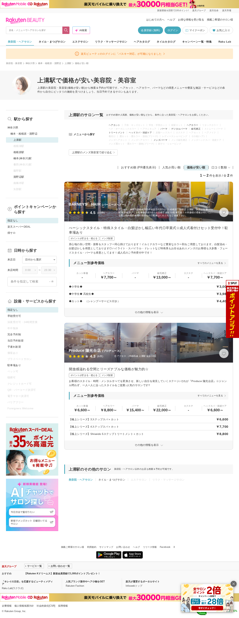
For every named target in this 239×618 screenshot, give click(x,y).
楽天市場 (226, 10)
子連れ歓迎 (14, 346)
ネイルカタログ (166, 41)
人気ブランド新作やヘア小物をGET (85, 581)
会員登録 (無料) (150, 30)
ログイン (172, 30)
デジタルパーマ (179, 129)
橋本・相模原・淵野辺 (49, 63)
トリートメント (117, 132)
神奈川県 (30, 63)
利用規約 (91, 547)
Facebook (165, 547)
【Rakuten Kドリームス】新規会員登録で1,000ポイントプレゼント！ (62, 573)
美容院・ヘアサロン (20, 41)
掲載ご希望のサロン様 (220, 19)
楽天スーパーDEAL (19, 226)
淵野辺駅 (18, 176)
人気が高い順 (171, 167)
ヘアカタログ (142, 41)
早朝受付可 (14, 315)
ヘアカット (114, 125)
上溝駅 (68, 63)
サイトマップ (106, 547)
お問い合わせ (123, 547)
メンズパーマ (160, 140)
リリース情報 (150, 547)
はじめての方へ (155, 19)
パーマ (163, 129)
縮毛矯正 (195, 129)
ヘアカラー (192, 125)
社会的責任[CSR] (46, 605)
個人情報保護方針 (24, 605)
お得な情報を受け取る (191, 19)
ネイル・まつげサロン (52, 41)
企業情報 (7, 605)
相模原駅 (18, 152)
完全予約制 (14, 334)
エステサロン (80, 41)
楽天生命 (213, 10)
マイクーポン (197, 30)
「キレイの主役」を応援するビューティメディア (27, 582)
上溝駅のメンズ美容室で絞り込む (92, 152)
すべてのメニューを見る (210, 263)
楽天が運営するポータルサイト (143, 581)
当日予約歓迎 (15, 340)
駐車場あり (14, 365)
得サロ (11, 232)
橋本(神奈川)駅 (22, 158)
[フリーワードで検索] (66, 30)
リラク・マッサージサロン (111, 41)
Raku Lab (224, 41)
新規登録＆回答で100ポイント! (173, 10)
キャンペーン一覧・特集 (197, 41)
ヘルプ (171, 19)
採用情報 (63, 605)
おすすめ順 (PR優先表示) (138, 167)
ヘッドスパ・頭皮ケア (140, 132)
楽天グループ (199, 10)
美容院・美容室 (14, 63)
